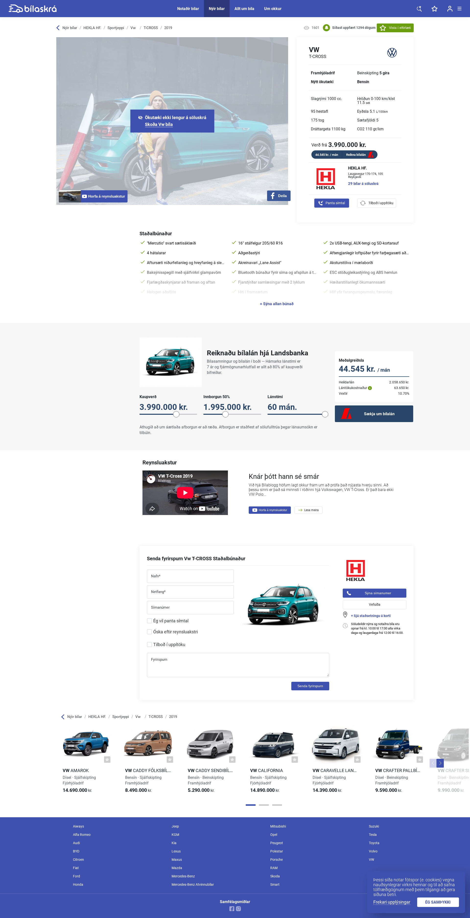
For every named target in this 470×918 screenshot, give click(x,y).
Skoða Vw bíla (159, 124)
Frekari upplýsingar (391, 902)
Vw (133, 28)
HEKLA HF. (92, 28)
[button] (433, 763)
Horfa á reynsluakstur (273, 510)
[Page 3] (277, 805)
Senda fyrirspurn (310, 686)
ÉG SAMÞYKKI (438, 902)
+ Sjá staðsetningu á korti (371, 615)
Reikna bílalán (356, 155)
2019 (168, 28)
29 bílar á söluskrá (363, 184)
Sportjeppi (115, 28)
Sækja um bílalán (379, 414)
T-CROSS (151, 28)
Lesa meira (311, 510)
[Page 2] (264, 805)
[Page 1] (251, 805)
